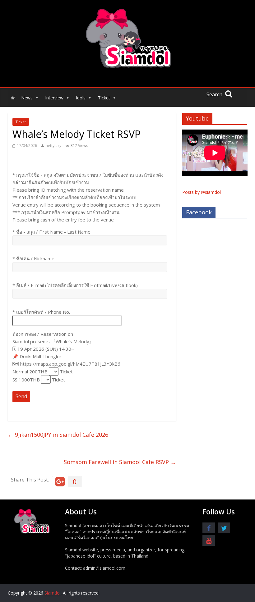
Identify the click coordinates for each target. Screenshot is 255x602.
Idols (81, 98)
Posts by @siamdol (201, 192)
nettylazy (53, 145)
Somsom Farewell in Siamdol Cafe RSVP (120, 462)
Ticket (104, 98)
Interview (54, 98)
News (27, 98)
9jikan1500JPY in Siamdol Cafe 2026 (58, 434)
